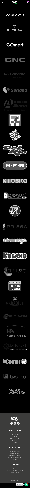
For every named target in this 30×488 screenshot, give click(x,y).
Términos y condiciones (15, 455)
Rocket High (15, 436)
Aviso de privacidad (15, 453)
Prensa (15, 442)
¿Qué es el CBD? (15, 440)
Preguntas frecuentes (15, 451)
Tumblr (18, 423)
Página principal (15, 434)
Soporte (15, 459)
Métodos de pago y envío (15, 457)
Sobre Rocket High (15, 438)
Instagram (15, 423)
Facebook (11, 423)
